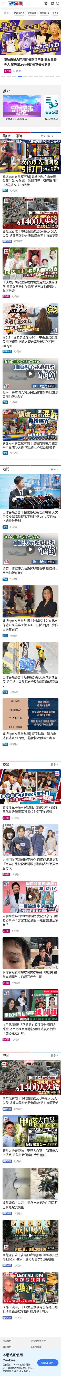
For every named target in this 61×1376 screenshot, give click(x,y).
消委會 (56, 13)
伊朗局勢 (32, 13)
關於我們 (7, 1346)
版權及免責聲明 (38, 1340)
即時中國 (7, 241)
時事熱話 (7, 351)
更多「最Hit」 (48, 136)
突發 (5, 190)
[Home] (15, 3)
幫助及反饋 (36, 1346)
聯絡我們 (7, 1340)
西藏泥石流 (19, 13)
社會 (5, 527)
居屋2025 (44, 13)
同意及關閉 (47, 1362)
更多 (53, 469)
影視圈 (8, 71)
